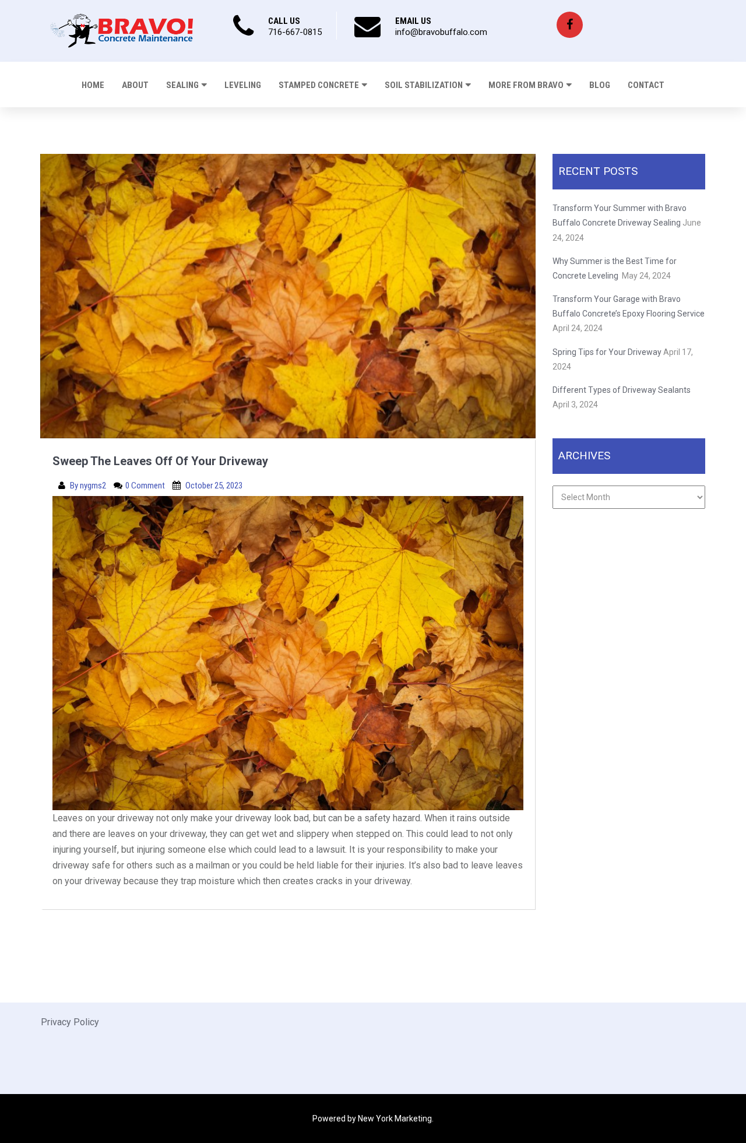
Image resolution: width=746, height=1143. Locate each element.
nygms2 (94, 485)
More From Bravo (526, 85)
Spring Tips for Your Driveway (607, 352)
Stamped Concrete (319, 85)
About (135, 85)
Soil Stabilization (424, 85)
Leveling (242, 85)
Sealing (182, 85)
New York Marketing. (396, 1118)
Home (93, 85)
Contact (646, 85)
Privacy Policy (70, 1022)
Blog (599, 85)
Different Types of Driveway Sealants (622, 390)
